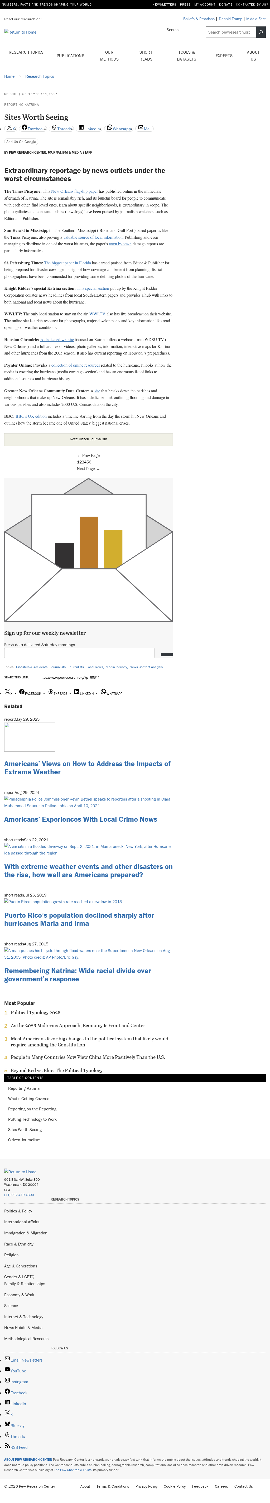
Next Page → (88, 468)
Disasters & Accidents (31, 667)
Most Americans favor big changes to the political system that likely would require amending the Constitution (89, 1042)
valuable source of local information (93, 237)
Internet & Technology (23, 1316)
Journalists (58, 667)
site (97, 390)
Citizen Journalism (24, 1140)
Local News (94, 667)
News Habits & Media (23, 1327)
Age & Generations (20, 1265)
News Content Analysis (146, 667)
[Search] (261, 32)
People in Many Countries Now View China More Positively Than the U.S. (88, 1057)
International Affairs (21, 1221)
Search (173, 29)
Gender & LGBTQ (19, 1276)
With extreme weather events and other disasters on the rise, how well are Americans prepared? (88, 870)
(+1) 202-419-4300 (19, 1195)
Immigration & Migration (25, 1232)
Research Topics (26, 52)
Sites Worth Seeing (25, 1129)
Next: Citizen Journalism (88, 438)
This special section (93, 288)
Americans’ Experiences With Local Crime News (80, 819)
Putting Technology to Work (32, 1119)
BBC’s (22, 416)
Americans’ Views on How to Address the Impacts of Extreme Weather (87, 767)
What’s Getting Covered (29, 1098)
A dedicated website (57, 339)
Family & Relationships (24, 1283)
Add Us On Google (21, 141)
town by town (120, 243)
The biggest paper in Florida (67, 262)
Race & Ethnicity (18, 1244)
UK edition (38, 416)
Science (11, 1305)
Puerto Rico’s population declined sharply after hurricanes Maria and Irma (79, 919)
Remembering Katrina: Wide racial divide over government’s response (77, 974)
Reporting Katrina (21, 104)
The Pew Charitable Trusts (72, 1470)
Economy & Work (19, 1294)
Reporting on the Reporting (32, 1109)
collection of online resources (75, 365)
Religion (11, 1254)
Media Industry (116, 667)
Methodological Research (26, 1338)
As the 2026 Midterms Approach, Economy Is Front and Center (78, 1025)
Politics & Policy (18, 1211)
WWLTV (97, 313)
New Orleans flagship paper (74, 191)
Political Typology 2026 (35, 1012)
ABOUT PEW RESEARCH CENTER (28, 1459)
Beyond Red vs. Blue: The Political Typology (57, 1070)
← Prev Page (88, 455)
